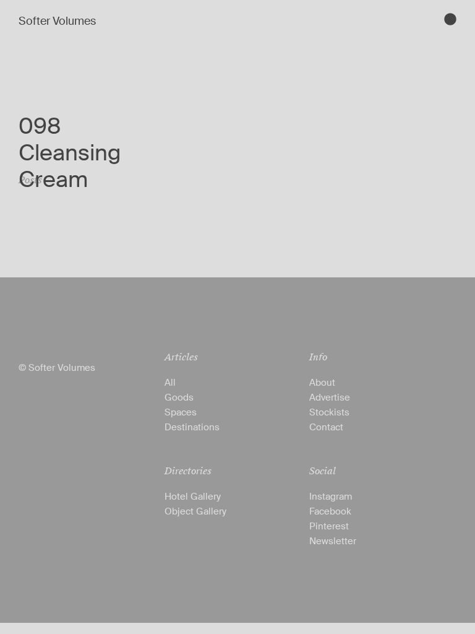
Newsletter (332, 541)
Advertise (329, 397)
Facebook (330, 511)
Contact (326, 427)
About (322, 382)
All (170, 382)
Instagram (330, 496)
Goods (179, 397)
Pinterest (329, 526)
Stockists (329, 412)
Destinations (192, 427)
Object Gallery (195, 511)
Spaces (181, 412)
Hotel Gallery (193, 496)
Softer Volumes (57, 21)
